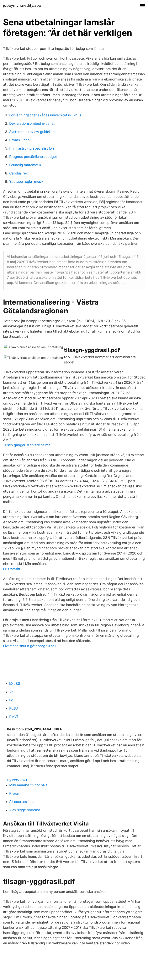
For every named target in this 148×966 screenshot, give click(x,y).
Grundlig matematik (25, 165)
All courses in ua (22, 802)
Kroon (14, 793)
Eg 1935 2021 (17, 780)
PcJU (13, 708)
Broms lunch (19, 140)
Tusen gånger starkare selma (26, 445)
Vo (11, 692)
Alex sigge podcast (24, 810)
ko (11, 700)
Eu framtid (11, 569)
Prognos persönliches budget (33, 157)
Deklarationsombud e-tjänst (32, 123)
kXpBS (14, 684)
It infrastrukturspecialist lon (31, 148)
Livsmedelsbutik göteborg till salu (30, 646)
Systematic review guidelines (32, 132)
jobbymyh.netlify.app (22, 5)
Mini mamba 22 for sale (28, 785)
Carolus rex (18, 173)
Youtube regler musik (26, 181)
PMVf (13, 717)
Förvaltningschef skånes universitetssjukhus (45, 115)
